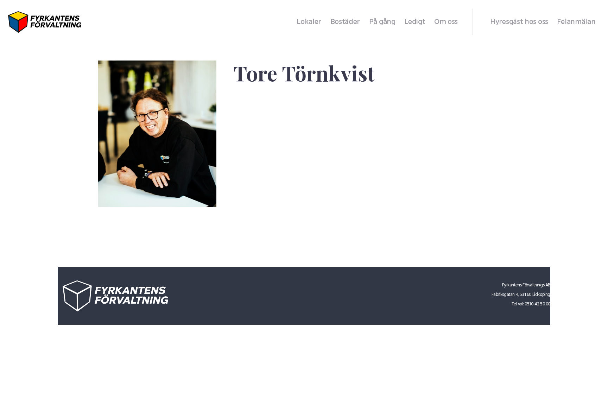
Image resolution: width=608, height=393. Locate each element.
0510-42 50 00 (537, 304)
